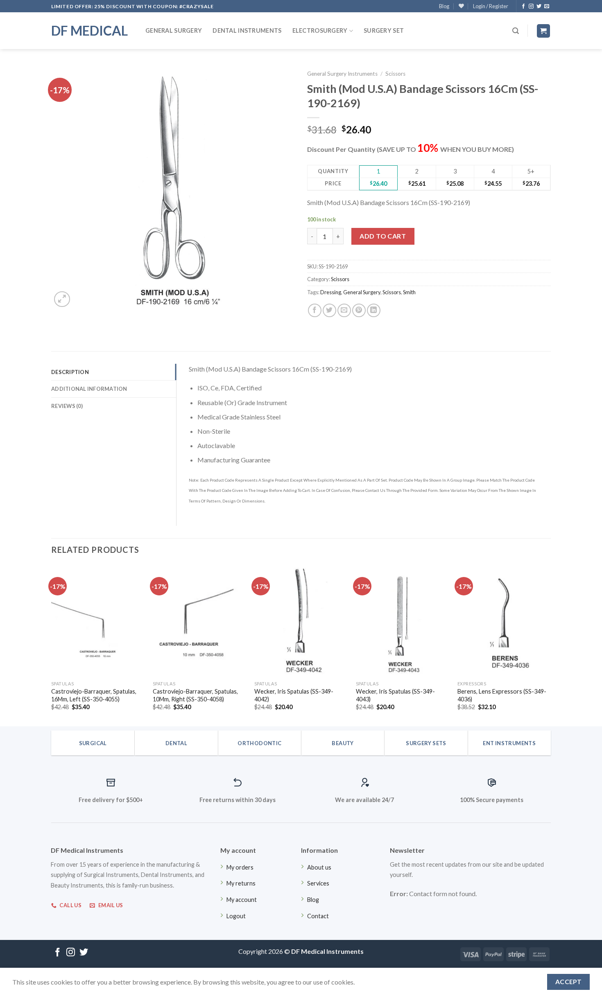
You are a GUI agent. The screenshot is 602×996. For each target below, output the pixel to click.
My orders (239, 867)
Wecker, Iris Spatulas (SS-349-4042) (293, 695)
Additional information (89, 388)
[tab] (113, 372)
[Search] (515, 31)
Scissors (395, 73)
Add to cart (383, 236)
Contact (318, 916)
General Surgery (173, 30)
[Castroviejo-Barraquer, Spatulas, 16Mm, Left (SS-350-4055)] (98, 621)
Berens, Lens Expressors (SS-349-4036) (501, 695)
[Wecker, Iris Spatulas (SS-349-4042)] (301, 621)
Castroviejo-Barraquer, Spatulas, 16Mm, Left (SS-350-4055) (93, 695)
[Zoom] (62, 299)
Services (318, 883)
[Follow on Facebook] (523, 6)
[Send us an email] (546, 6)
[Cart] (543, 31)
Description (70, 372)
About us (319, 867)
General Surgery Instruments (342, 73)
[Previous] (51, 645)
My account (241, 899)
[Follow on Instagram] (531, 6)
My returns (241, 883)
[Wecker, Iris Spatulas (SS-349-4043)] (402, 621)
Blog (444, 6)
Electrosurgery (320, 30)
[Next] (550, 645)
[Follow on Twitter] (538, 6)
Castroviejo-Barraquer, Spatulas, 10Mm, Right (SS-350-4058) (195, 695)
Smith (409, 292)
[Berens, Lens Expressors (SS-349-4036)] (504, 621)
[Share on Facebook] (314, 310)
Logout (236, 916)
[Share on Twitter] (329, 310)
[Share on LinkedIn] (373, 310)
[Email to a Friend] (344, 310)
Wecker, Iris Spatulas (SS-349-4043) (395, 695)
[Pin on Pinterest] (359, 310)
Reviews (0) (67, 406)
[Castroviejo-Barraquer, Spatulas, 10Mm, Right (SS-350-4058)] (199, 621)
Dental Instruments (247, 30)
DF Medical (89, 30)
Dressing (330, 292)
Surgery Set (384, 30)
